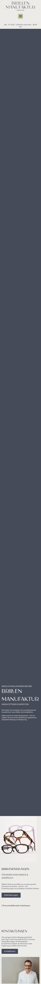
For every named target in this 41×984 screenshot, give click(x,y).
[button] (20, 16)
